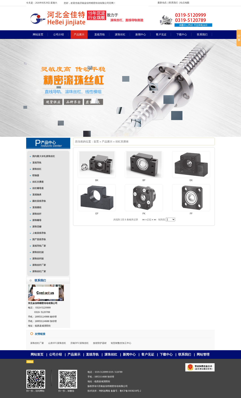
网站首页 (37, 354)
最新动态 (162, 2)
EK (191, 180)
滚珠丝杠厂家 (37, 343)
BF (144, 180)
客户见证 (147, 354)
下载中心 (166, 354)
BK (96, 180)
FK (144, 213)
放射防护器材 (100, 343)
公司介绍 (55, 354)
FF (191, 213)
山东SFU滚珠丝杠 (57, 343)
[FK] (144, 210)
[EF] (97, 210)
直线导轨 (92, 354)
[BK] (97, 177)
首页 (96, 141)
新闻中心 (129, 354)
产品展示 (107, 141)
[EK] (191, 177)
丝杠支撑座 (122, 141)
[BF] (144, 177)
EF (96, 213)
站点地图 (184, 2)
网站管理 (203, 354)
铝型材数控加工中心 (121, 343)
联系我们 (173, 2)
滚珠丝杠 (110, 354)
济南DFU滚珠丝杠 (79, 343)
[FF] (191, 210)
